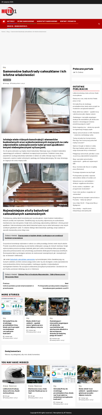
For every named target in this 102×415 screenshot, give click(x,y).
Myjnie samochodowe (25, 21)
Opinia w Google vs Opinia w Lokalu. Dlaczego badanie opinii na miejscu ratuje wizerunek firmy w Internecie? (84, 148)
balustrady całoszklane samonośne (22, 259)
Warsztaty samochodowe (47, 21)
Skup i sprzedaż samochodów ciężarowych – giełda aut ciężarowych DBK (85, 161)
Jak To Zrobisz (78, 72)
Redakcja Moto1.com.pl (18, 83)
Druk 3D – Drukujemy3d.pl (17, 26)
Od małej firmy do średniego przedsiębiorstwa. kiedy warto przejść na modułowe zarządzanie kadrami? (11, 327)
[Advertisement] (51, 50)
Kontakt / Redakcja (68, 21)
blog (4, 67)
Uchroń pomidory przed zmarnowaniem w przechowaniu (18, 286)
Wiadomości (13, 386)
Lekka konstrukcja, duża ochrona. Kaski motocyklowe (11, 391)
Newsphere (57, 413)
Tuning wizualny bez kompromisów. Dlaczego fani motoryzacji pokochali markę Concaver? (85, 140)
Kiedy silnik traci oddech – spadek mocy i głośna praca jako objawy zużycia (34, 324)
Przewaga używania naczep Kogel (84, 172)
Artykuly (11, 21)
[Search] (99, 24)
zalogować (17, 354)
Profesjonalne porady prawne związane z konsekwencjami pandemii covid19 (53, 286)
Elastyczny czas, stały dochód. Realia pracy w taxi (37, 391)
